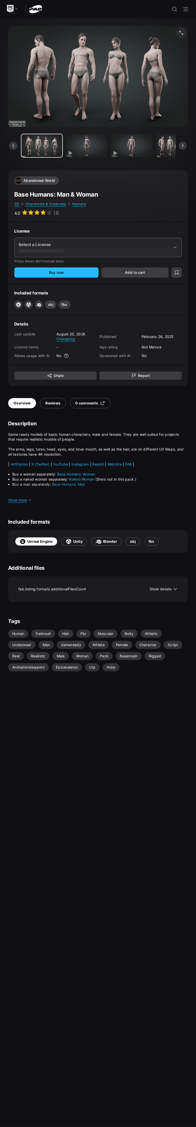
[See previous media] (13, 146)
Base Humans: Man (68, 484)
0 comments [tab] (86, 403)
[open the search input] (174, 9)
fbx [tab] (151, 541)
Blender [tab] (110, 541)
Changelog (65, 339)
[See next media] (183, 146)
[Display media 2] (131, 145)
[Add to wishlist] (177, 272)
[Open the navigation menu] (186, 9)
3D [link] (16, 204)
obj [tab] (133, 541)
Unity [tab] (78, 541)
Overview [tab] (22, 403)
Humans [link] (79, 204)
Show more (17, 500)
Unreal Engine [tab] (40, 541)
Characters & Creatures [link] (46, 204)
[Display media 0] (41, 145)
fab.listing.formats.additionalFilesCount (95, 589)
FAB (129, 464)
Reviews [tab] (52, 403)
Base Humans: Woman (76, 474)
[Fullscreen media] (181, 33)
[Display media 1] (86, 145)
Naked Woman (82, 479)
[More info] (67, 356)
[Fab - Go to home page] (35, 9)
